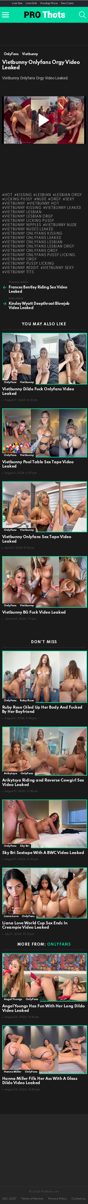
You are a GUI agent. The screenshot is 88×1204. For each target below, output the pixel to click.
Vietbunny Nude (61, 225)
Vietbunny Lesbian (23, 212)
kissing (24, 195)
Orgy (55, 199)
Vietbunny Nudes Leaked (28, 229)
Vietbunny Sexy (58, 268)
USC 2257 (9, 1198)
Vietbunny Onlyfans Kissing (33, 233)
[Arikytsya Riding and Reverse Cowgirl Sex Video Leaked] (44, 751)
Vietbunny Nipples (22, 225)
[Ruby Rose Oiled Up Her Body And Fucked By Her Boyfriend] (44, 677)
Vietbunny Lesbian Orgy (28, 216)
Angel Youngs (13, 999)
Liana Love (11, 916)
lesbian (43, 195)
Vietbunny (14, 203)
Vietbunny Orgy (20, 259)
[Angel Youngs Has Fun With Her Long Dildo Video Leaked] (44, 977)
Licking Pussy (18, 199)
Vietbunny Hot (44, 203)
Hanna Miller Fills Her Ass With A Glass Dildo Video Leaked (39, 1081)
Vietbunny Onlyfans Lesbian (33, 242)
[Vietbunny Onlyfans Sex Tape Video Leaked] (44, 506)
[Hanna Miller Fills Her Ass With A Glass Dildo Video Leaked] (44, 1049)
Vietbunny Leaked (63, 208)
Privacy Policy (57, 1198)
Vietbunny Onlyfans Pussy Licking (39, 255)
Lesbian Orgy (68, 195)
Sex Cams (67, 3)
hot (8, 195)
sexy (70, 199)
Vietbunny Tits (19, 272)
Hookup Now (49, 3)
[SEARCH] (82, 14)
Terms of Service (32, 1198)
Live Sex (17, 3)
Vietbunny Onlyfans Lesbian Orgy (39, 246)
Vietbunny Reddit (21, 268)
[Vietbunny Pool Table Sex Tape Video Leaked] (44, 432)
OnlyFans (10, 382)
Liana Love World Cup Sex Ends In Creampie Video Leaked (34, 925)
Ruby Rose (27, 700)
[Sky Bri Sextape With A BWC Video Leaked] (44, 824)
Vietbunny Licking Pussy (29, 221)
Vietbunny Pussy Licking (29, 264)
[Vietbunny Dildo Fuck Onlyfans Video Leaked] (44, 359)
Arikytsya (10, 773)
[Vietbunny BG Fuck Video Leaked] (44, 582)
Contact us (79, 1198)
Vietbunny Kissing (22, 208)
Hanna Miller (12, 1071)
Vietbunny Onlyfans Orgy (31, 251)
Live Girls (31, 3)
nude (42, 199)
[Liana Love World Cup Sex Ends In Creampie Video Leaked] (44, 893)
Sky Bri (24, 846)
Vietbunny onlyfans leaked (32, 238)
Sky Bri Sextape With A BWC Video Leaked (43, 853)
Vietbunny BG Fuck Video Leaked (34, 612)
